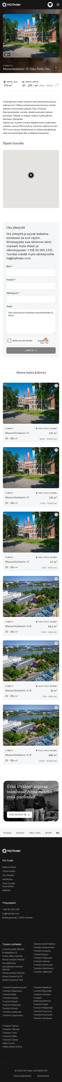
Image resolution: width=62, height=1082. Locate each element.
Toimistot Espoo (40, 954)
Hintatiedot (7, 879)
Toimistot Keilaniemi (11, 1005)
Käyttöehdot (43, 1076)
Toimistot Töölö (9, 1032)
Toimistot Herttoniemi (43, 968)
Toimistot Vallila (9, 1036)
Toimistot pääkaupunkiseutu (42, 999)
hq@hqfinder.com (10, 913)
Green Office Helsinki (12, 956)
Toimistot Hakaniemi (42, 958)
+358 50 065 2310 (10, 909)
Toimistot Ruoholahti (42, 1014)
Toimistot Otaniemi (42, 994)
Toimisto (7, 833)
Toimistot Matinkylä (42, 987)
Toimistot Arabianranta (43, 947)
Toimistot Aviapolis (42, 951)
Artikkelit (6, 890)
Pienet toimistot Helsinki (13, 973)
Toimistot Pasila (40, 1004)
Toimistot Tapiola (10, 1026)
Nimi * (9, 266)
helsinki (20, 833)
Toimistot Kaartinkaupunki (14, 987)
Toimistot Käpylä (10, 1001)
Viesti (9, 306)
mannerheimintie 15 (17, 433)
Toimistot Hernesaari (43, 965)
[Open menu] (58, 4)
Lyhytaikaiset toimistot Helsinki (12, 968)
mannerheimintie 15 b (18, 626)
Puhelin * (11, 279)
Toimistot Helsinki (41, 961)
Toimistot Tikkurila (10, 1029)
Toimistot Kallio (9, 994)
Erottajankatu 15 (9, 952)
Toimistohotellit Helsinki (44, 944)
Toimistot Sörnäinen (42, 1018)
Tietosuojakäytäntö (22, 1076)
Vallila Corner (8, 1043)
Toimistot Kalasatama (12, 991)
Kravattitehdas (9, 963)
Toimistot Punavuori (42, 1011)
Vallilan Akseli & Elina (12, 1046)
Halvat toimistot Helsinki (13, 959)
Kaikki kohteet (9, 867)
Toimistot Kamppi (10, 998)
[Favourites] (50, 4)
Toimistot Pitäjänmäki (43, 1008)
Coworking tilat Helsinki (13, 949)
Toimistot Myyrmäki (42, 991)
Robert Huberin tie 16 (12, 976)
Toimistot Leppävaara (12, 1015)
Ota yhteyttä (17, 814)
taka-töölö (35, 833)
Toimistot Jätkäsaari (42, 972)
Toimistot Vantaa (10, 1039)
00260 (48, 833)
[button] (31, 175)
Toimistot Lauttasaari (11, 1012)
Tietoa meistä (8, 871)
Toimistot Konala (10, 1008)
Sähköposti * (12, 293)
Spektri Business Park (12, 980)
